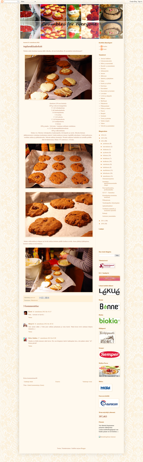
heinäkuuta (106, 158)
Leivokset (103, 93)
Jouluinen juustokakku (109, 216)
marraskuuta (107, 146)
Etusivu (57, 381)
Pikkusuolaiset (105, 106)
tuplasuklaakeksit (107, 206)
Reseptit (103, 113)
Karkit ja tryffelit (106, 83)
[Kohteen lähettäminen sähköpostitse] (40, 298)
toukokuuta (106, 164)
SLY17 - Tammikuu (108, 192)
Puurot (103, 111)
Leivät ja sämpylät (106, 96)
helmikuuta (106, 173)
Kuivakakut (104, 88)
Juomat (103, 73)
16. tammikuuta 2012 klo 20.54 (43, 324)
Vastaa (30, 317)
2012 (102, 141)
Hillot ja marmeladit (107, 63)
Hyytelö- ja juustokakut (108, 66)
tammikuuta (106, 176)
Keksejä (104, 213)
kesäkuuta (106, 161)
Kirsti (30, 311)
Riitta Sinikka (32, 338)
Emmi (104, 49)
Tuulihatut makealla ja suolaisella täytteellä (109, 209)
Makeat (103, 98)
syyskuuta (106, 152)
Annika (105, 46)
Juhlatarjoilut (104, 71)
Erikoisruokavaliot (106, 61)
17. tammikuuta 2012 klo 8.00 (47, 338)
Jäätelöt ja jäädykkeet (107, 78)
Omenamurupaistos (108, 179)
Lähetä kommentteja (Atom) (35, 385)
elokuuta (105, 155)
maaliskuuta (106, 170)
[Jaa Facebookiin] (46, 298)
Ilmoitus (103, 68)
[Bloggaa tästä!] (42, 298)
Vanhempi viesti (87, 381)
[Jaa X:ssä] (44, 298)
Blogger (83, 448)
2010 (102, 223)
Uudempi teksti (28, 381)
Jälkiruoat (103, 76)
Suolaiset (103, 116)
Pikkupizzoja (106, 200)
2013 (102, 138)
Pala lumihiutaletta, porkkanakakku (108, 189)
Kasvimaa (103, 86)
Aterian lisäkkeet (106, 58)
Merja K (31, 324)
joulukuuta (106, 143)
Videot (103, 123)
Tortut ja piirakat (106, 118)
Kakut (102, 81)
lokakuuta (106, 149)
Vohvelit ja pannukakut (107, 126)
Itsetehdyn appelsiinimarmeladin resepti (109, 183)
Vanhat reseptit (105, 121)
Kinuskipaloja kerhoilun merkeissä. (109, 196)
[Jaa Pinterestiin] (48, 298)
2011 (102, 221)
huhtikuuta (106, 167)
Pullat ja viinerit (105, 108)
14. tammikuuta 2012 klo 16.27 (42, 311)
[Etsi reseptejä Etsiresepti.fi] (107, 437)
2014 (102, 135)
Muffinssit (104, 101)
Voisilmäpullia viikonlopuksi (110, 203)
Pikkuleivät (34, 300)
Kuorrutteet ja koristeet (107, 91)
